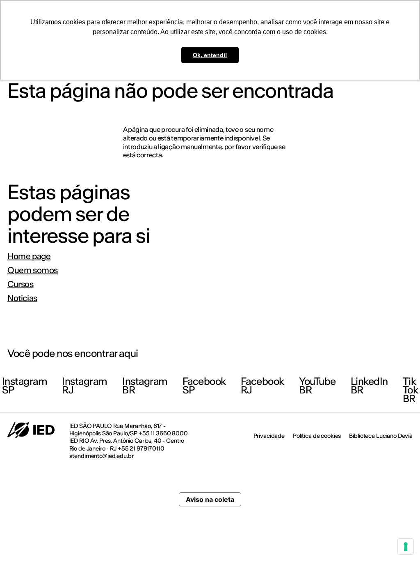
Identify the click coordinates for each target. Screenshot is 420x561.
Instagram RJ (84, 385)
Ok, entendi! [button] (210, 55)
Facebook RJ (262, 385)
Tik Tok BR (410, 390)
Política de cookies (317, 435)
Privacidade (269, 435)
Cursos (20, 284)
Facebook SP (204, 385)
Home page (28, 256)
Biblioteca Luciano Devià (381, 435)
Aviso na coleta (210, 499)
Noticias (22, 298)
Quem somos (32, 270)
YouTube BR (317, 385)
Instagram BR (145, 385)
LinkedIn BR (369, 385)
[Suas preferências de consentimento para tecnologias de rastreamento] (405, 546)
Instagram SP (25, 385)
